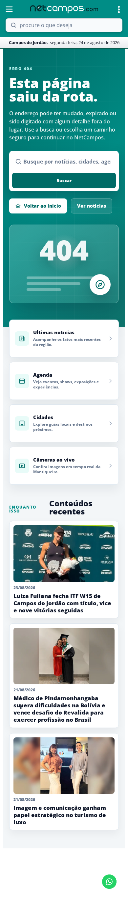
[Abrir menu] (9, 9)
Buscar (64, 180)
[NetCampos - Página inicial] (64, 9)
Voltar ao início (42, 206)
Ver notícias (91, 206)
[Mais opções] (118, 9)
